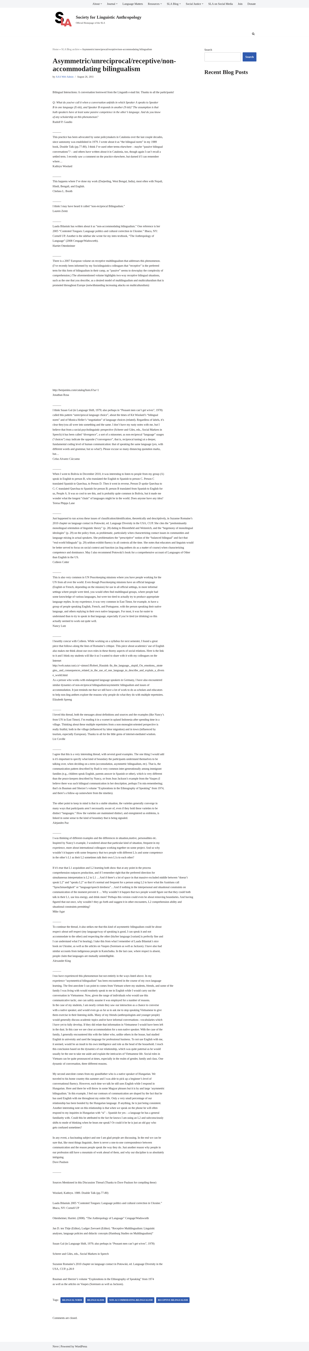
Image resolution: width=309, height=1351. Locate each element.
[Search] (253, 33)
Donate (251, 3)
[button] (101, 3)
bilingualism (95, 1300)
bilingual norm (72, 1300)
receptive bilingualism (173, 1300)
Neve (56, 1346)
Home (56, 49)
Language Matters (132, 3)
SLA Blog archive (70, 49)
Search (208, 49)
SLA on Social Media (220, 3)
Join (240, 3)
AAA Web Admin (64, 76)
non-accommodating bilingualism (131, 1300)
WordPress (81, 1346)
